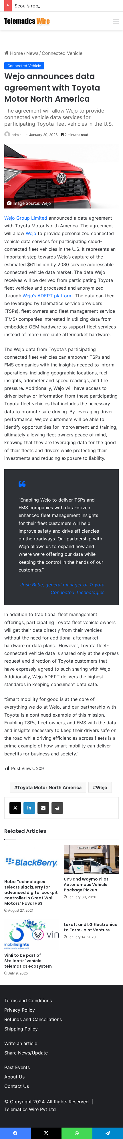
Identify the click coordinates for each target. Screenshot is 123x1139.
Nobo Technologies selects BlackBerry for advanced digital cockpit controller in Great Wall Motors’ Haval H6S (31, 892)
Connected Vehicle (62, 53)
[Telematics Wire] (27, 21)
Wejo (31, 233)
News (32, 53)
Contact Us (16, 1086)
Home (16, 53)
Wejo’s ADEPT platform (48, 295)
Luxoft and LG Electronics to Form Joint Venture (90, 927)
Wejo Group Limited (25, 218)
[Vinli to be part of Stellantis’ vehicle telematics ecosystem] (31, 934)
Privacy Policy (19, 1010)
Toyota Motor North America (49, 787)
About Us (14, 1077)
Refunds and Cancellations (33, 1019)
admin (16, 135)
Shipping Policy (21, 1029)
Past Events (17, 1067)
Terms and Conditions (28, 1000)
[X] (15, 808)
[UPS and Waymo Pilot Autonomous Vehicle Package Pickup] (91, 859)
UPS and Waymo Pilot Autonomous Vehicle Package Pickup (86, 884)
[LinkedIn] (29, 808)
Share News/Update (26, 1053)
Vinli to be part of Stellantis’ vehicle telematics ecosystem (28, 960)
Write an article (20, 1043)
